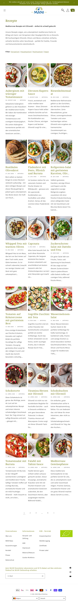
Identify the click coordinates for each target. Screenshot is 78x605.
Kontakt (8, 550)
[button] (4, 10)
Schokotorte (13, 390)
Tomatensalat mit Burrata (16, 462)
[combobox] (25, 598)
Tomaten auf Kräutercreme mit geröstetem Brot (15, 319)
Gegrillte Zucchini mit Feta (38, 316)
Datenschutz (10, 560)
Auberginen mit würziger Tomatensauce (15, 94)
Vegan (46, 51)
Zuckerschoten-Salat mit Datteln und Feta (61, 246)
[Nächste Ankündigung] (74, 3)
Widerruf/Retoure (28, 553)
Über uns (9, 536)
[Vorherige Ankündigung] (4, 3)
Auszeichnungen (11, 546)
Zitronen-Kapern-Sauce (38, 92)
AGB (23, 543)
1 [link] (24, 513)
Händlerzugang (44, 541)
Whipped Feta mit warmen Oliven (16, 245)
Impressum (26, 548)
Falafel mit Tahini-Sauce (35, 462)
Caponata (33, 243)
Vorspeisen (15, 51)
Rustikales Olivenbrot (12, 169)
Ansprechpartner (45, 536)
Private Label (43, 550)
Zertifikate (43, 546)
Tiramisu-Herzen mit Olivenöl (38, 392)
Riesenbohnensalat (61, 92)
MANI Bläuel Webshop (41, 594)
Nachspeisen (38, 51)
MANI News (9, 541)
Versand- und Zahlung (27, 537)
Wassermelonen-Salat (60, 316)
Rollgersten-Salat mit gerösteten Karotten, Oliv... (61, 170)
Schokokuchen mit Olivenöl (59, 392)
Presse (8, 555)
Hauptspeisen (26, 51)
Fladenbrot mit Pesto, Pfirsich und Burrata (37, 170)
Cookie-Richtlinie (28, 558)
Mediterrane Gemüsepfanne (59, 462)
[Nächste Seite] (53, 512)
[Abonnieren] (42, 576)
